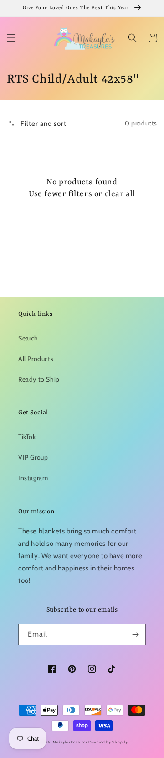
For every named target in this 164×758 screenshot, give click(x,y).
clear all (120, 194)
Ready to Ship (39, 379)
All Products (35, 359)
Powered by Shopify (108, 742)
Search (28, 338)
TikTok (27, 437)
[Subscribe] (135, 634)
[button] (11, 38)
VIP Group (33, 457)
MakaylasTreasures (70, 742)
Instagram (33, 478)
